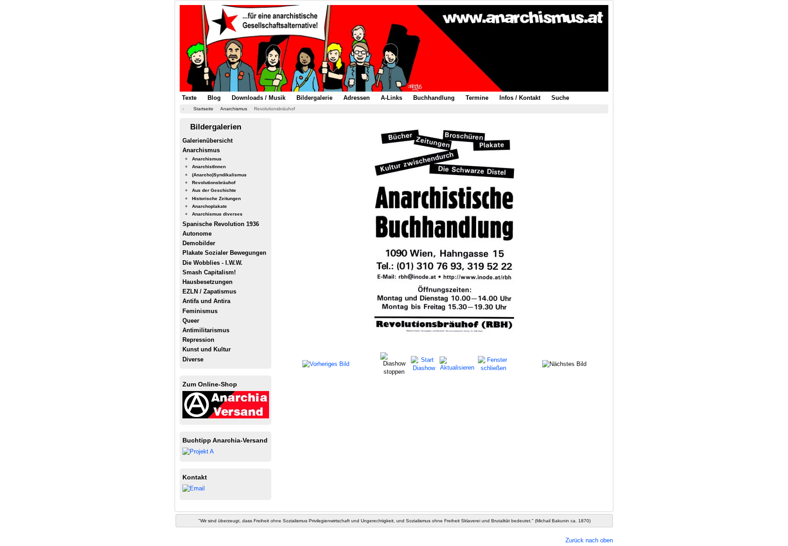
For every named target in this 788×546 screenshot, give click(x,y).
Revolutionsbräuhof (213, 182)
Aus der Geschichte (214, 190)
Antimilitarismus (205, 330)
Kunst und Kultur (206, 349)
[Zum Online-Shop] (225, 404)
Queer (190, 320)
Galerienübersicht (207, 140)
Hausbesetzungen (207, 281)
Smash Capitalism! (209, 272)
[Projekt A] (198, 451)
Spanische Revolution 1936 (220, 224)
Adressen (356, 97)
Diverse (192, 359)
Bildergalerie (314, 97)
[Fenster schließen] (493, 363)
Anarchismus (201, 150)
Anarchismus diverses (217, 213)
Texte (189, 97)
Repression (198, 339)
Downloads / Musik (258, 97)
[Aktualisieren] (457, 363)
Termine (477, 97)
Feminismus (200, 311)
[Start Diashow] (424, 363)
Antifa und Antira (206, 301)
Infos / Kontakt (519, 97)
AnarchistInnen (209, 166)
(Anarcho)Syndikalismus (219, 174)
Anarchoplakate (209, 206)
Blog (214, 97)
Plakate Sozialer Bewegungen (224, 252)
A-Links (391, 97)
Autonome (197, 233)
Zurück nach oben (589, 540)
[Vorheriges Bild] (325, 364)
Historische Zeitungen (216, 198)
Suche (560, 97)
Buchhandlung (434, 97)
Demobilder (198, 243)
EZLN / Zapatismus (209, 291)
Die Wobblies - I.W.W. (212, 262)
